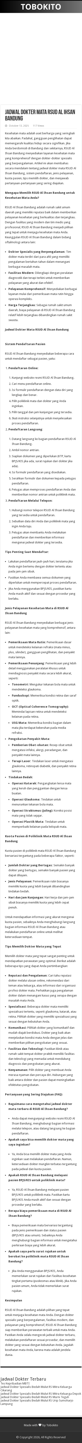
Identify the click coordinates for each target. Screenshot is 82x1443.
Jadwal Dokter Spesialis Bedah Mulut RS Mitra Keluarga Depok (40, 1393)
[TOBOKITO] (41, 7)
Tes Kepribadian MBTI (15, 1383)
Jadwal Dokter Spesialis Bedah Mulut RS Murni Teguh (34, 1397)
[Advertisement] (41, 59)
